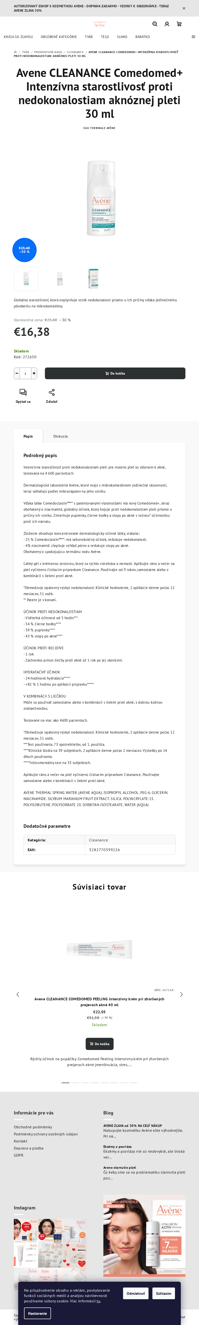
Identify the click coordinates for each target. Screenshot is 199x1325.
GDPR (19, 1155)
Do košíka (117, 373)
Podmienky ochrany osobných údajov (46, 1134)
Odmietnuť (136, 1293)
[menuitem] (18, 36)
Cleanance (98, 839)
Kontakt (20, 1141)
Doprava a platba (29, 1148)
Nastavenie (37, 1313)
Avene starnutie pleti (119, 1167)
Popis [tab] (28, 436)
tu (98, 1300)
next (181, 994)
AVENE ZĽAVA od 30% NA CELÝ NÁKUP (132, 1125)
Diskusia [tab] (60, 436)
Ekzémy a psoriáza (117, 1146)
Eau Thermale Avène (99, 128)
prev (18, 994)
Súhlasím (163, 1293)
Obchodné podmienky (33, 1126)
